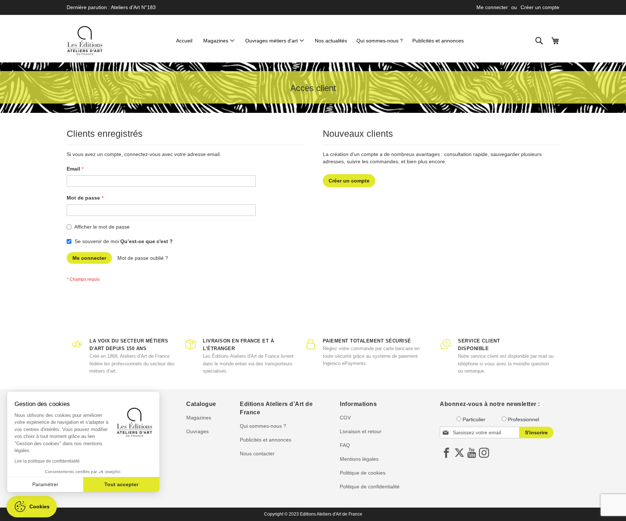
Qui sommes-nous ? (263, 426)
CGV (345, 418)
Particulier (474, 419)
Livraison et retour (360, 431)
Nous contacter (257, 453)
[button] (32, 506)
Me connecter (492, 7)
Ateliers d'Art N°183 (133, 7)
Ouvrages (197, 431)
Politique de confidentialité (370, 486)
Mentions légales (359, 459)
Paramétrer (45, 484)
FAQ (345, 445)
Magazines (198, 418)
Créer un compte (540, 7)
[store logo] (85, 40)
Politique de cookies (362, 473)
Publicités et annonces (265, 440)
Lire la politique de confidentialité (47, 461)
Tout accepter (121, 484)
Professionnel (523, 419)
